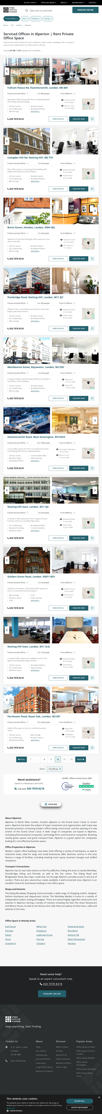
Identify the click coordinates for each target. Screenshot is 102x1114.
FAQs (38, 1047)
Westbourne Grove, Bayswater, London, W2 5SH (35, 367)
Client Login (61, 1067)
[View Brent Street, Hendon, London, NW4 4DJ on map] (88, 243)
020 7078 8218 (16, 119)
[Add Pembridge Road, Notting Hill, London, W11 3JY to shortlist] (92, 328)
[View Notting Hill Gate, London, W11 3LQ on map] (88, 663)
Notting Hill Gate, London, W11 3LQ (28, 646)
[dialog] (51, 1104)
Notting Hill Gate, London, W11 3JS (28, 506)
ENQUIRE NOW (79, 119)
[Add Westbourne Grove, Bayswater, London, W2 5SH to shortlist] (92, 398)
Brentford (73, 930)
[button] (35, 1110)
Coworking (41, 1063)
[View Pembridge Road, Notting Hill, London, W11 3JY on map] (88, 313)
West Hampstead (76, 939)
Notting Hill (73, 935)
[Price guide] (74, 93)
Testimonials (41, 1055)
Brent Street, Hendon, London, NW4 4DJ (31, 227)
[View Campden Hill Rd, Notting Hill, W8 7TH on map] (88, 174)
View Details (58, 119)
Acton (8, 939)
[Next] (93, 71)
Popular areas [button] (47, 3)
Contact (92, 3)
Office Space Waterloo (86, 1069)
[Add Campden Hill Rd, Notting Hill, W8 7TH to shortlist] (92, 188)
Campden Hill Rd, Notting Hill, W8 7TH (30, 157)
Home (5, 25)
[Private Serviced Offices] (27, 93)
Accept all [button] (80, 1101)
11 (64, 759)
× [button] (99, 1098)
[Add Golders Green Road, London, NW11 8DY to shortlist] (92, 608)
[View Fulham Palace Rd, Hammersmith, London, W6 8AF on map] (88, 104)
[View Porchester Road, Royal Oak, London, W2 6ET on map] (88, 732)
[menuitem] (46, 1046)
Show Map (52, 804)
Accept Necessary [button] (79, 1107)
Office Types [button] (29, 3)
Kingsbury (41, 930)
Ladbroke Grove (44, 935)
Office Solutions (63, 1059)
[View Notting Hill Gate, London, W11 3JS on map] (88, 523)
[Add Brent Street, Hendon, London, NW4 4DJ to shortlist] (92, 258)
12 (71, 759)
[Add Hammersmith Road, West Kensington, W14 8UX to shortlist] (92, 468)
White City (41, 926)
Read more (11, 1108)
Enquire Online (85, 10)
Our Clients (41, 1051)
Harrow (40, 939)
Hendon (72, 943)
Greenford (10, 943)
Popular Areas (84, 1041)
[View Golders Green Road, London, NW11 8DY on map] (88, 593)
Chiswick (40, 943)
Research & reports (44, 1071)
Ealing (8, 935)
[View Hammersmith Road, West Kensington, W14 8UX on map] (88, 453)
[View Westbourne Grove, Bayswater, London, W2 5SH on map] (88, 383)
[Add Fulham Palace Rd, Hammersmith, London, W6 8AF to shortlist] (92, 119)
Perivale (9, 930)
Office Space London (85, 1047)
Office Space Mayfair (85, 1058)
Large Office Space (44, 1067)
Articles (59, 1051)
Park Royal (10, 926)
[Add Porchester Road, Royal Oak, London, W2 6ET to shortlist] (92, 747)
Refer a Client (62, 1047)
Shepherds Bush (76, 926)
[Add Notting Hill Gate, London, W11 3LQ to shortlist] (92, 677)
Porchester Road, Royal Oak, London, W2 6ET (33, 716)
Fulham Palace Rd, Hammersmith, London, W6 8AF (37, 87)
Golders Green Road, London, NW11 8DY (31, 576)
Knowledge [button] (77, 3)
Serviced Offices (43, 1059)
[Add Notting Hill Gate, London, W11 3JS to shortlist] (92, 538)
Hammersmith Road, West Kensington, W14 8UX (36, 437)
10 (58, 759)
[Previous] (9, 71)
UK (12, 25)
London (19, 25)
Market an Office (63, 1063)
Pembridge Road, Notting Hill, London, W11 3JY (35, 297)
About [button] (63, 3)
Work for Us (61, 1055)
